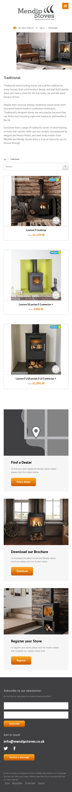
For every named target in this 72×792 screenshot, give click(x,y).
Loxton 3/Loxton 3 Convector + (36, 304)
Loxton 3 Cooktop (36, 230)
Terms (7, 783)
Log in (42, 28)
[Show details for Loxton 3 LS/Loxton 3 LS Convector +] (36, 349)
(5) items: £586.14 (26, 28)
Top (5, 159)
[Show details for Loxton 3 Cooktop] (36, 201)
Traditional (14, 159)
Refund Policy (17, 783)
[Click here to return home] (36, 20)
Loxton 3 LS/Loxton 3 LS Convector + (36, 378)
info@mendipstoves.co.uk (24, 741)
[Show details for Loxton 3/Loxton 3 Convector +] (36, 275)
